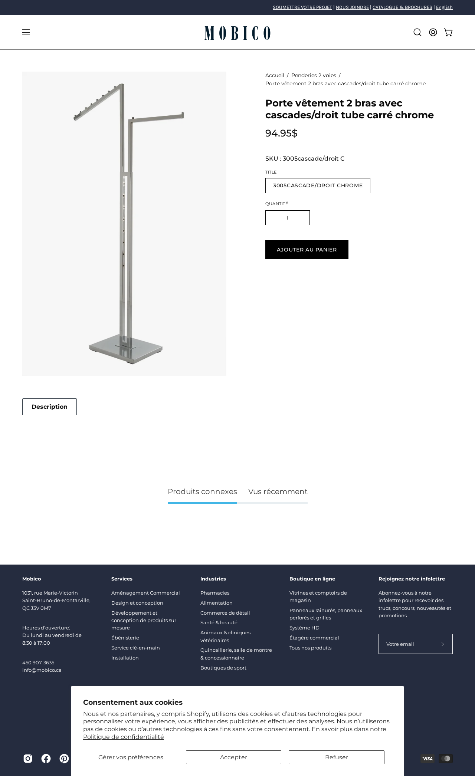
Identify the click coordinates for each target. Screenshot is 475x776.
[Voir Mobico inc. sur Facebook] (44, 758)
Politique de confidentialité (123, 736)
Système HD (304, 628)
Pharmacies (214, 593)
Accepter (233, 757)
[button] (417, 32)
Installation (125, 658)
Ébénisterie (125, 638)
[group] (237, 7)
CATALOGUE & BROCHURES (402, 7)
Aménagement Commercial (145, 593)
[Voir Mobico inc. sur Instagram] (26, 758)
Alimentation (216, 603)
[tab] (49, 406)
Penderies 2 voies (313, 75)
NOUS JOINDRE (352, 7)
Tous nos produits (310, 648)
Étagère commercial (314, 638)
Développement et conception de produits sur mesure (143, 620)
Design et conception (137, 603)
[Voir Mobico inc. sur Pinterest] (63, 758)
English (444, 7)
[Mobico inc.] (237, 32)
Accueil (274, 75)
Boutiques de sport (223, 668)
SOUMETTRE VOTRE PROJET (302, 7)
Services (121, 579)
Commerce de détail (225, 613)
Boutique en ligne (312, 579)
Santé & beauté (219, 622)
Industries (213, 579)
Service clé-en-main (135, 648)
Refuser (336, 757)
